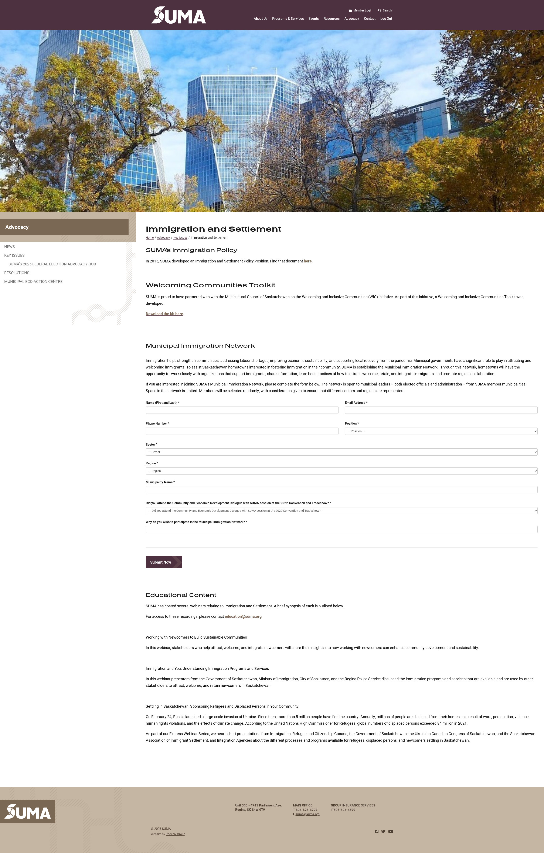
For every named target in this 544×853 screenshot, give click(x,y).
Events (314, 18)
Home (150, 237)
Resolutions (16, 272)
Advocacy (351, 18)
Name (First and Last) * (162, 402)
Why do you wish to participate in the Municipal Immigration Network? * (196, 522)
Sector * (151, 444)
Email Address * (356, 402)
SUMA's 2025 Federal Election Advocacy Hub (52, 263)
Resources (332, 18)
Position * (352, 423)
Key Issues (14, 255)
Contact (369, 18)
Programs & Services (288, 18)
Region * (152, 463)
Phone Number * (157, 423)
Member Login (362, 10)
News (9, 246)
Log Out (386, 18)
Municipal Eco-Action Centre (33, 281)
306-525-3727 (306, 810)
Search (387, 10)
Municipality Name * (160, 482)
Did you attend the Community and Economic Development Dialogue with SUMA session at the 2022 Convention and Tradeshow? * (238, 503)
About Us (260, 18)
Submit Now (160, 562)
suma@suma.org (308, 814)
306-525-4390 (344, 810)
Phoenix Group (175, 834)
